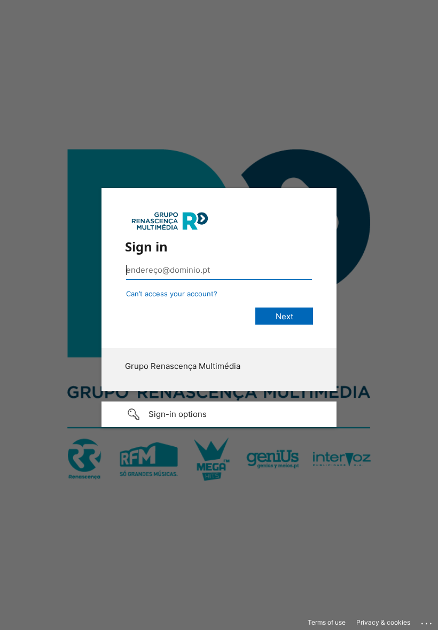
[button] (219, 414)
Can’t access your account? (171, 293)
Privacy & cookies (383, 622)
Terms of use (327, 622)
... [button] (427, 621)
